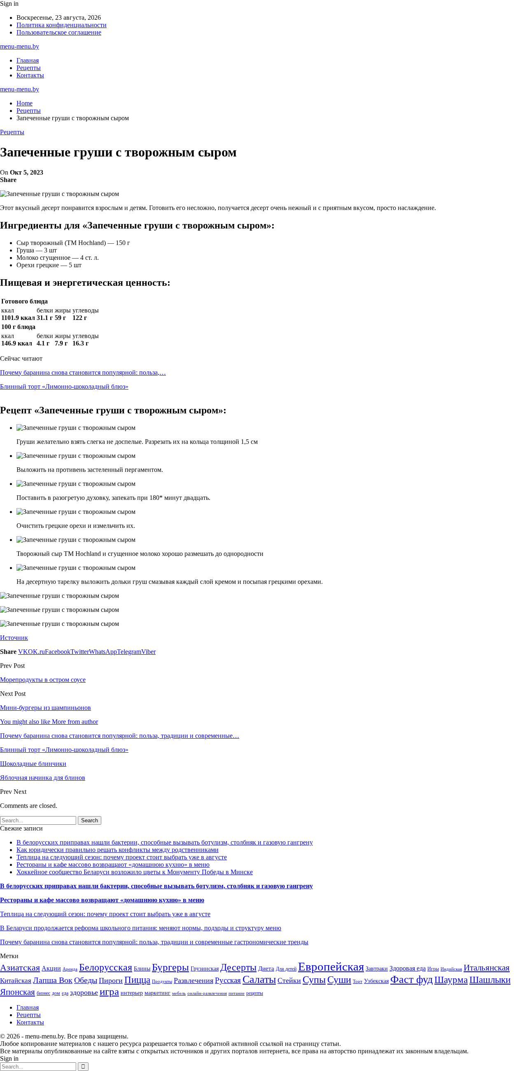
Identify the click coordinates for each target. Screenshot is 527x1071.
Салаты (259, 979)
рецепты (254, 993)
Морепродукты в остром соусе (43, 679)
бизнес (43, 993)
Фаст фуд (411, 979)
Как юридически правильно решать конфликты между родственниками (117, 849)
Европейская (331, 966)
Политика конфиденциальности (61, 24)
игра (109, 991)
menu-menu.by (19, 46)
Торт (357, 981)
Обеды (85, 980)
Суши (339, 979)
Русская (228, 980)
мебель (179, 993)
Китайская (15, 981)
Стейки (289, 980)
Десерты (238, 967)
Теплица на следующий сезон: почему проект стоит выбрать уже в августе (121, 857)
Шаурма (451, 979)
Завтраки (377, 969)
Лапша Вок (52, 980)
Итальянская (487, 967)
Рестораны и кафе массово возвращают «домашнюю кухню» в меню (113, 864)
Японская (17, 992)
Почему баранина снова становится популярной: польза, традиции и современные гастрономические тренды (154, 941)
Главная (27, 60)
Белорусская (105, 967)
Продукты (162, 981)
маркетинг (157, 993)
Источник (14, 637)
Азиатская (20, 967)
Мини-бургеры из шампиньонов (45, 707)
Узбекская (376, 981)
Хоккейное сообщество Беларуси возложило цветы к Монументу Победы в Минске (134, 871)
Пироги (111, 980)
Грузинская (205, 969)
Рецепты (28, 67)
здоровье (84, 992)
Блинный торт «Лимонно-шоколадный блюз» (64, 386)
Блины (142, 969)
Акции (51, 968)
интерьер (132, 993)
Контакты (30, 75)
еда (65, 993)
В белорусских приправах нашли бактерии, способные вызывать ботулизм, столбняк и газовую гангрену (164, 842)
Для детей (286, 969)
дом (56, 993)
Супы (314, 979)
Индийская (451, 969)
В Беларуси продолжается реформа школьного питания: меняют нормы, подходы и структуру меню (140, 927)
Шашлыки (490, 980)
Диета (266, 968)
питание (237, 993)
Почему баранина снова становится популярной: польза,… (83, 372)
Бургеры (170, 967)
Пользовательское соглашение (58, 32)
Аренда (70, 969)
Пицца (137, 980)
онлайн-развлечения (207, 993)
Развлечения (193, 980)
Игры (433, 969)
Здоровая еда (407, 968)
